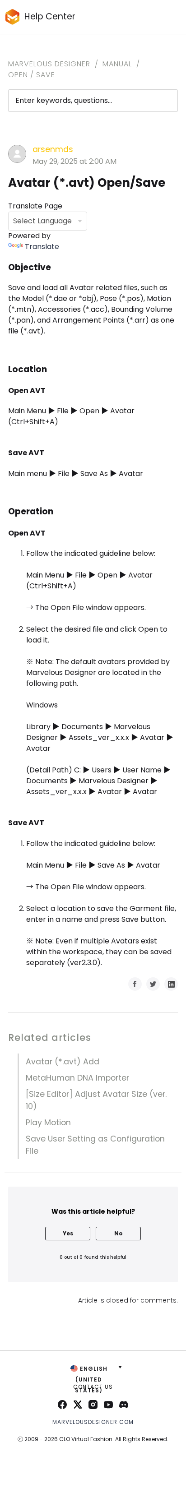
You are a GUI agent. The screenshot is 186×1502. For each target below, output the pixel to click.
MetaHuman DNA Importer (77, 1077)
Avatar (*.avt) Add (62, 1061)
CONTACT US (93, 1387)
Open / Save (31, 74)
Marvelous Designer (49, 64)
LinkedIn (171, 984)
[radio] (67, 1233)
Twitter (153, 984)
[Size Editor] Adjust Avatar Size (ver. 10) (96, 1100)
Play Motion (48, 1122)
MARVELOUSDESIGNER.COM (93, 1422)
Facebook (135, 984)
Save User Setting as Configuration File (95, 1144)
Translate (42, 246)
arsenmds (53, 149)
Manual (117, 64)
